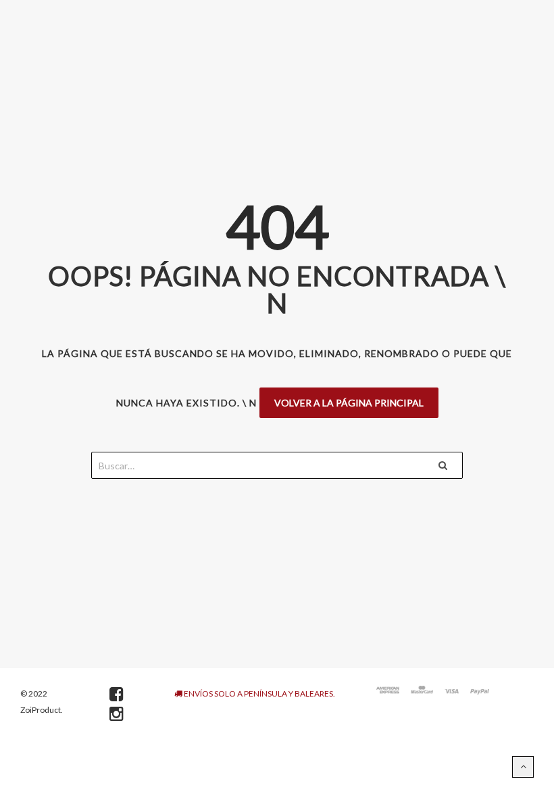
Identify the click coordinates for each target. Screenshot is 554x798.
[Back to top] (523, 767)
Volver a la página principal (349, 402)
